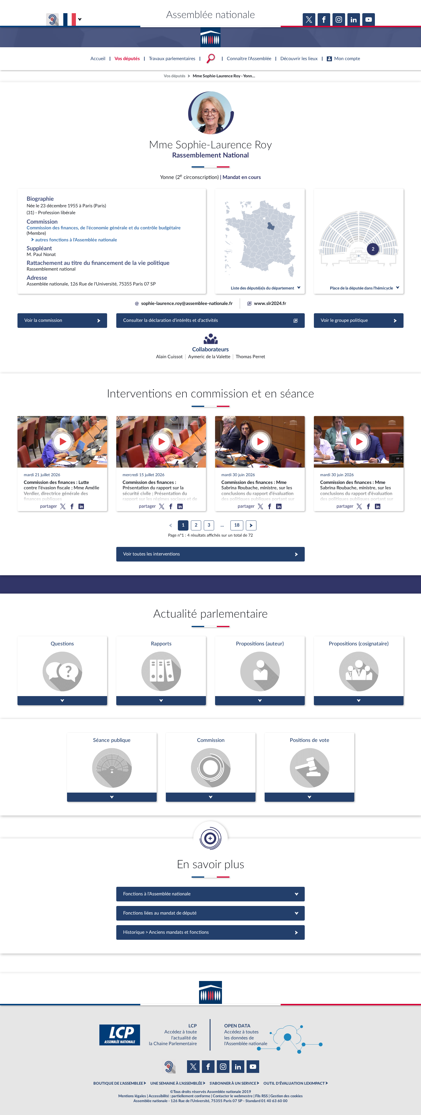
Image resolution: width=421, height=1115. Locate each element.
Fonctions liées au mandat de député (210, 913)
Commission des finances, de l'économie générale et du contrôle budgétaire (104, 228)
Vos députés (174, 76)
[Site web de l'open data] (268, 1035)
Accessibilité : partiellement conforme (179, 1096)
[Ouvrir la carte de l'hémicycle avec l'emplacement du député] (359, 241)
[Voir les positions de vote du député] (309, 767)
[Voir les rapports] (161, 670)
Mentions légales (132, 1096)
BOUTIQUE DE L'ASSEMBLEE (118, 1083)
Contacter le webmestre (233, 1096)
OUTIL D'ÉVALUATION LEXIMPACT (294, 1083)
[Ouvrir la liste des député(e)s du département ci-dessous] (260, 241)
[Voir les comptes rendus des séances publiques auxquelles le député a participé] (112, 767)
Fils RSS (261, 1096)
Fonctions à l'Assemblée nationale (210, 894)
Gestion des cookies (286, 1096)
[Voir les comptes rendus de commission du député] (210, 767)
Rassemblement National (210, 155)
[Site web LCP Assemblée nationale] (152, 1035)
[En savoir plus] (260, 670)
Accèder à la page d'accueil (210, 35)
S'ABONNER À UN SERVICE (233, 1083)
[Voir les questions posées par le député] (62, 670)
